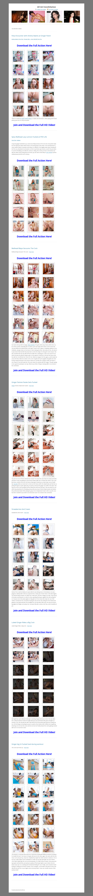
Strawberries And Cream (21, 509)
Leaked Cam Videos (41, 9)
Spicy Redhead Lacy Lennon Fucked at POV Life (29, 137)
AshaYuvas (24, 21)
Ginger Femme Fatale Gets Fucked (24, 382)
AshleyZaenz (41, 21)
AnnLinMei (59, 21)
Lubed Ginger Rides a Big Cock (23, 622)
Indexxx (18, 140)
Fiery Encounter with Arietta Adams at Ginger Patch (31, 36)
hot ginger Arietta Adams (26, 118)
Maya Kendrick (31, 345)
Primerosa (76, 21)
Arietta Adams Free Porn (17, 39)
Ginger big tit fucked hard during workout (27, 744)
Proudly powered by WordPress (18, 890)
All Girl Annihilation (46, 7)
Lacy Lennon (49, 152)
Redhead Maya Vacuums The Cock (24, 248)
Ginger (13, 385)
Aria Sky (16, 484)
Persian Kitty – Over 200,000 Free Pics (33, 39)
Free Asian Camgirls (53, 9)
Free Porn (14, 140)
